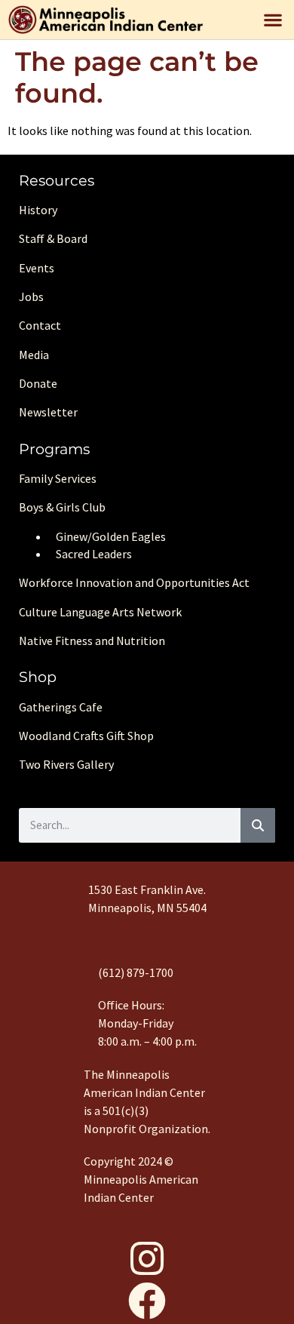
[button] (272, 19)
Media (34, 354)
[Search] (257, 825)
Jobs (31, 296)
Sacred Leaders (94, 553)
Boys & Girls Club (62, 507)
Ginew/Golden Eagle (108, 536)
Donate (38, 383)
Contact (40, 325)
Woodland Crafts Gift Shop (86, 735)
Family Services (57, 478)
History (38, 209)
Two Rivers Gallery (66, 764)
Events (36, 267)
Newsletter (48, 411)
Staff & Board (53, 238)
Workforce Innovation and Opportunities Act (134, 582)
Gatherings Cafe (61, 706)
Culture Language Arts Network (100, 611)
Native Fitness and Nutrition (92, 640)
